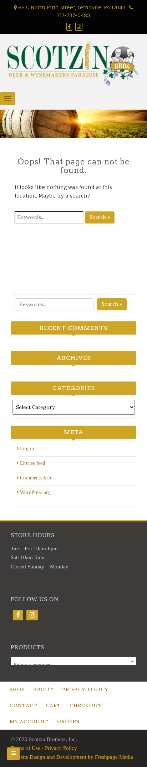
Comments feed (36, 477)
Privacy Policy (85, 689)
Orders (68, 721)
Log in (27, 448)
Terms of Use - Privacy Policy (44, 748)
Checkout (86, 705)
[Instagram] (32, 615)
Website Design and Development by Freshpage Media (72, 757)
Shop (17, 689)
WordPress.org (35, 492)
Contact (23, 705)
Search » (100, 217)
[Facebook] (18, 615)
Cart (53, 705)
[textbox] (73, 664)
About (44, 689)
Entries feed (32, 463)
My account (29, 721)
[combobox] (73, 662)
